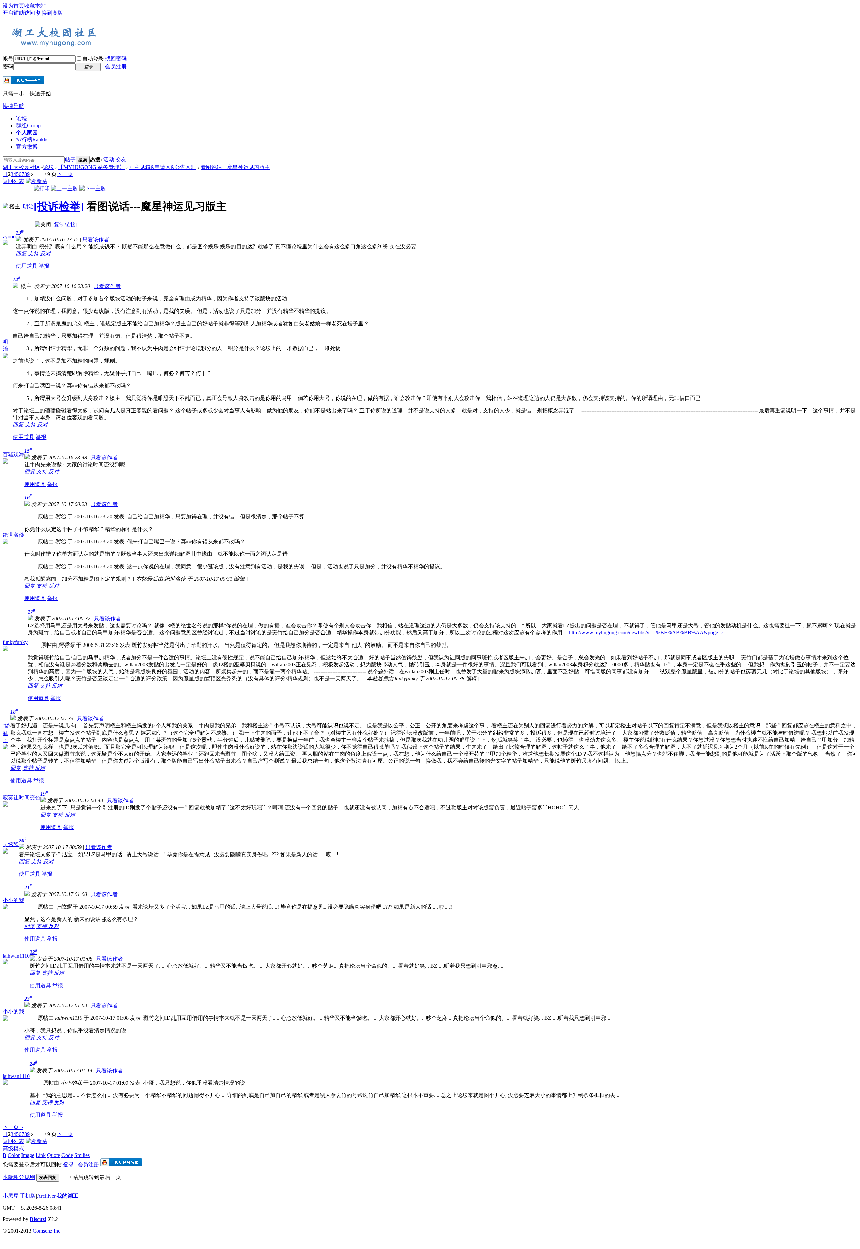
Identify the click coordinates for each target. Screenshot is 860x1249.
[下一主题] (92, 188)
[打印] (42, 188)
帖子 (70, 159)
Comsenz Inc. (47, 1231)
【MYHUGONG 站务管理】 (91, 167)
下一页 (65, 174)
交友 (121, 159)
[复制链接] (64, 224)
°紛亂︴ (6, 733)
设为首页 (13, 6)
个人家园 (27, 132)
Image (27, 1155)
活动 (108, 159)
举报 (44, 266)
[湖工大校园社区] (53, 46)
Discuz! (38, 1219)
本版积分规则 (19, 1177)
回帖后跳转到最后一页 (94, 1177)
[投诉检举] (59, 206)
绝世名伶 (13, 535)
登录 (68, 1164)
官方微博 (27, 147)
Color (14, 1155)
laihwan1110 (16, 956)
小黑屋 (11, 1196)
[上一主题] (64, 188)
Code (67, 1155)
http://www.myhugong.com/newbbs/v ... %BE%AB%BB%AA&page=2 (646, 632)
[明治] (5, 206)
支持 (34, 253)
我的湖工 (67, 1196)
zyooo (9, 236)
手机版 (28, 1196)
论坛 (21, 118)
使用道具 (26, 266)
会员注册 (116, 66)
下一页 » (13, 1127)
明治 (28, 206)
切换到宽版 (49, 13)
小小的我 (13, 900)
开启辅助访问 (19, 13)
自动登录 (93, 59)
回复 (21, 253)
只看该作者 (95, 239)
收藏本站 (35, 6)
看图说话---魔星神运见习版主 (235, 167)
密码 (8, 66)
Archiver (46, 1196)
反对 (45, 253)
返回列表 (13, 181)
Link (41, 1155)
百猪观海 (13, 454)
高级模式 (13, 1148)
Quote (53, 1155)
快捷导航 (13, 106)
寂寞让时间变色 (21, 797)
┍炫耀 (11, 844)
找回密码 (116, 58)
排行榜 (33, 139)
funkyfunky (15, 642)
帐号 (8, 58)
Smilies (82, 1155)
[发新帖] (36, 181)
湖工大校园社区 (21, 167)
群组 (28, 125)
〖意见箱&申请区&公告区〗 (162, 167)
